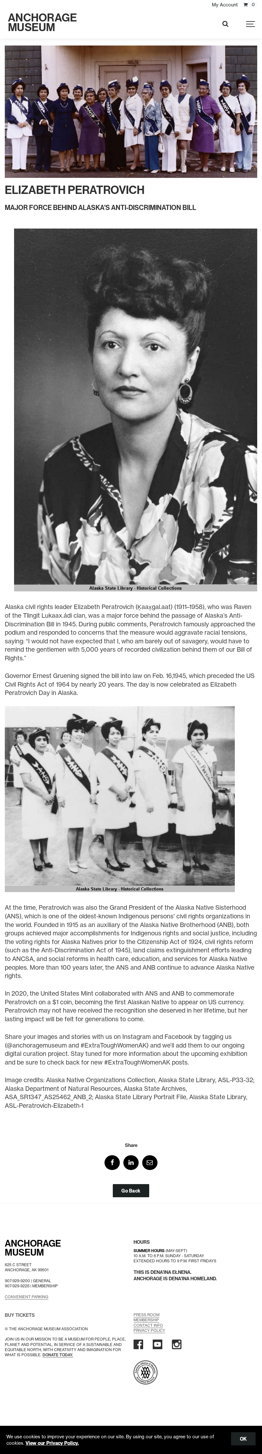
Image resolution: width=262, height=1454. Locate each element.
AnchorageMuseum (33, 1248)
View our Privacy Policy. (52, 1443)
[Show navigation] (250, 24)
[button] (112, 1163)
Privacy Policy (149, 1330)
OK (243, 1438)
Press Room (146, 1314)
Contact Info (148, 1325)
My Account (225, 5)
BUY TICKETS (20, 1315)
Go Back (131, 1190)
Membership (146, 1319)
